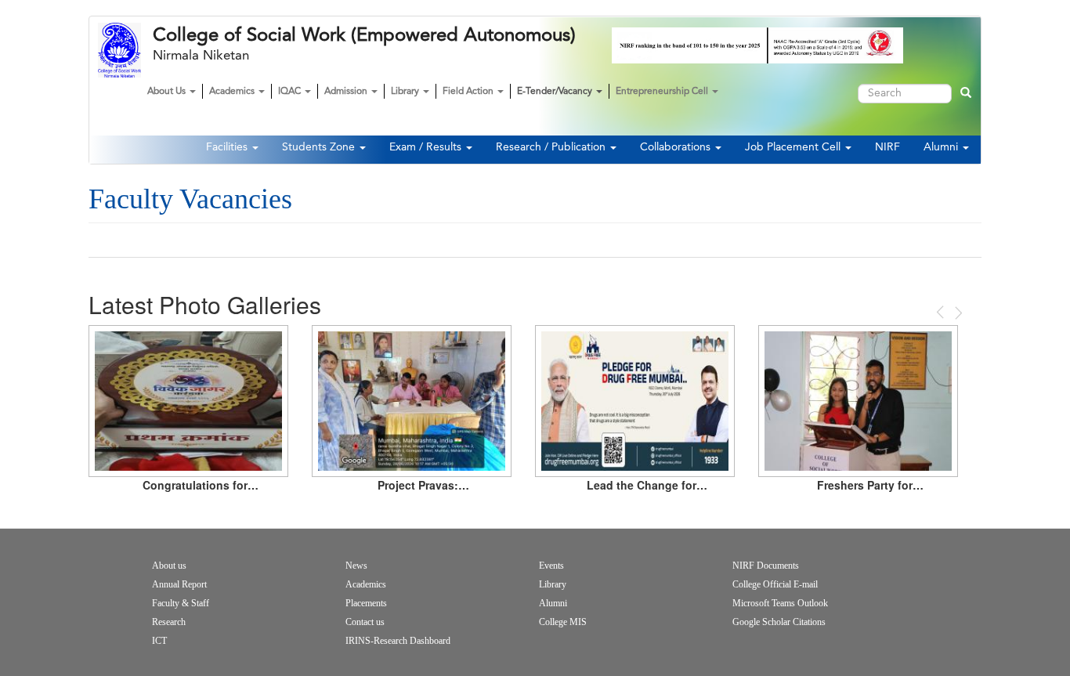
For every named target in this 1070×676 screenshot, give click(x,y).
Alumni (942, 147)
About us (169, 565)
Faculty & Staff (180, 603)
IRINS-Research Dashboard (397, 640)
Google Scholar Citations (779, 621)
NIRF (887, 147)
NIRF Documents (765, 565)
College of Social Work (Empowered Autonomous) (364, 35)
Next (957, 313)
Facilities (228, 147)
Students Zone (320, 147)
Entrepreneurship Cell (663, 91)
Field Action (469, 91)
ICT (159, 640)
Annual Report (179, 584)
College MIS (563, 621)
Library (406, 91)
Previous (941, 312)
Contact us (365, 621)
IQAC (290, 91)
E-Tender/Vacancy (556, 91)
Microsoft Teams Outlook (780, 603)
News (356, 565)
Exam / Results (427, 147)
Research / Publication (552, 147)
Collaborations (677, 147)
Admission (347, 91)
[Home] (125, 50)
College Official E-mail (775, 584)
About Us (167, 91)
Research (169, 621)
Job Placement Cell (794, 147)
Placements (366, 603)
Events (551, 565)
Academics (233, 91)
